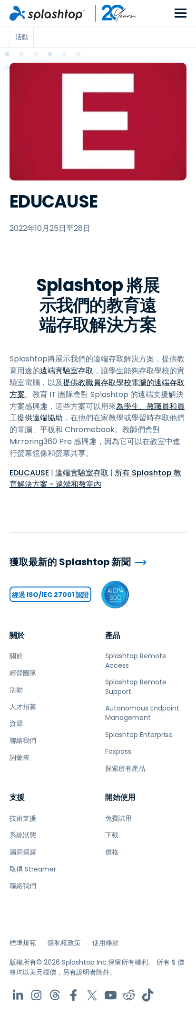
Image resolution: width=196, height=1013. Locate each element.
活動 (16, 689)
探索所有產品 (125, 768)
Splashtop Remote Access (136, 660)
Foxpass (118, 751)
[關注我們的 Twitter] (92, 995)
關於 (17, 635)
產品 (112, 635)
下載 (111, 835)
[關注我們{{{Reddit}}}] (129, 995)
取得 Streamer (33, 869)
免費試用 (118, 818)
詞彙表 (19, 757)
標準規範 (23, 942)
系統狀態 (23, 835)
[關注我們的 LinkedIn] (18, 995)
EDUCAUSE (29, 472)
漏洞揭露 (23, 852)
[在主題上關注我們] (55, 995)
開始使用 (120, 797)
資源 (16, 723)
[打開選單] (180, 13)
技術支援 (23, 818)
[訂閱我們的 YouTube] (110, 995)
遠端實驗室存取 (66, 370)
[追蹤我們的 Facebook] (73, 995)
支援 (17, 797)
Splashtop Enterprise (139, 734)
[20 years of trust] (111, 13)
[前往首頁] (47, 13)
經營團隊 (23, 673)
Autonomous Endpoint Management (142, 712)
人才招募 (23, 706)
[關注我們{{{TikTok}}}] (147, 995)
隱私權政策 (64, 942)
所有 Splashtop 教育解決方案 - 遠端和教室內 (95, 478)
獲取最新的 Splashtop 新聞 (70, 562)
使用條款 (105, 942)
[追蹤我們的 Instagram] (36, 995)
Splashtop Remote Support (136, 686)
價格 (111, 852)
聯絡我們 (23, 740)
